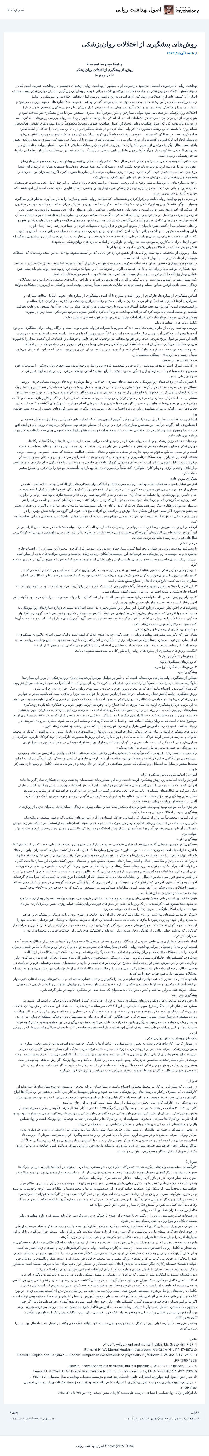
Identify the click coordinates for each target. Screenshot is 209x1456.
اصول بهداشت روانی (138, 9)
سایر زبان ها (15, 10)
